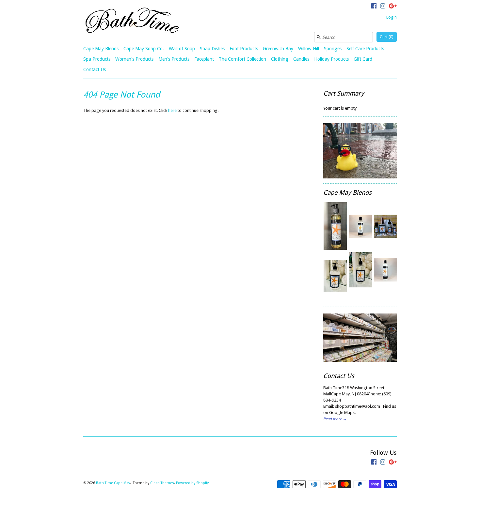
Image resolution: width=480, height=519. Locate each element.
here (172, 110)
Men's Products (173, 59)
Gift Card (363, 59)
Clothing (279, 59)
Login (391, 17)
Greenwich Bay (278, 48)
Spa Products (96, 59)
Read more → (335, 419)
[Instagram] (382, 6)
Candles (301, 59)
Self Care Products (365, 48)
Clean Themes (162, 483)
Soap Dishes (212, 48)
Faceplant (204, 59)
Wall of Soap (182, 48)
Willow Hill (308, 48)
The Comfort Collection (242, 59)
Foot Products (244, 48)
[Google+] (393, 6)
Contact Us (94, 69)
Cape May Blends (101, 48)
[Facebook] (373, 6)
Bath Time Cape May (113, 483)
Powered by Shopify (192, 483)
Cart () (386, 36)
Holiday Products (331, 59)
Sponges (333, 48)
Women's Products (134, 59)
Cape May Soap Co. (143, 48)
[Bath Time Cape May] (132, 21)
